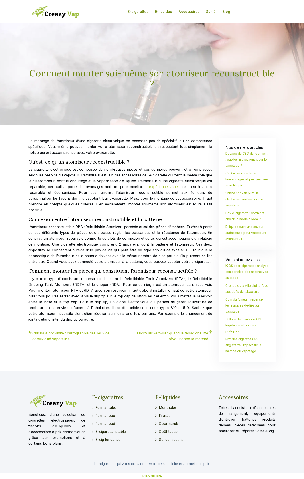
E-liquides (163, 11)
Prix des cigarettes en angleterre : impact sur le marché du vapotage (243, 345)
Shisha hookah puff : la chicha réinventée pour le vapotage (244, 199)
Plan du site (152, 476)
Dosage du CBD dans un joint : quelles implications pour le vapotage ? (246, 159)
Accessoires (188, 11)
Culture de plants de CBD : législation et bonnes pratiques (244, 325)
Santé (211, 11)
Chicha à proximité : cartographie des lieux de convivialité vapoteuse (70, 336)
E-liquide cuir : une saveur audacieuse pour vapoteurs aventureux (245, 233)
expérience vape (163, 186)
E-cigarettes (138, 11)
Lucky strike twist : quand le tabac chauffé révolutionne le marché (172, 336)
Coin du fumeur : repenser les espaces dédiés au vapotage (244, 305)
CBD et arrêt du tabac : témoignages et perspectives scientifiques (247, 179)
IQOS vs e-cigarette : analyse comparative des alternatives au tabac (246, 272)
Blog (226, 11)
